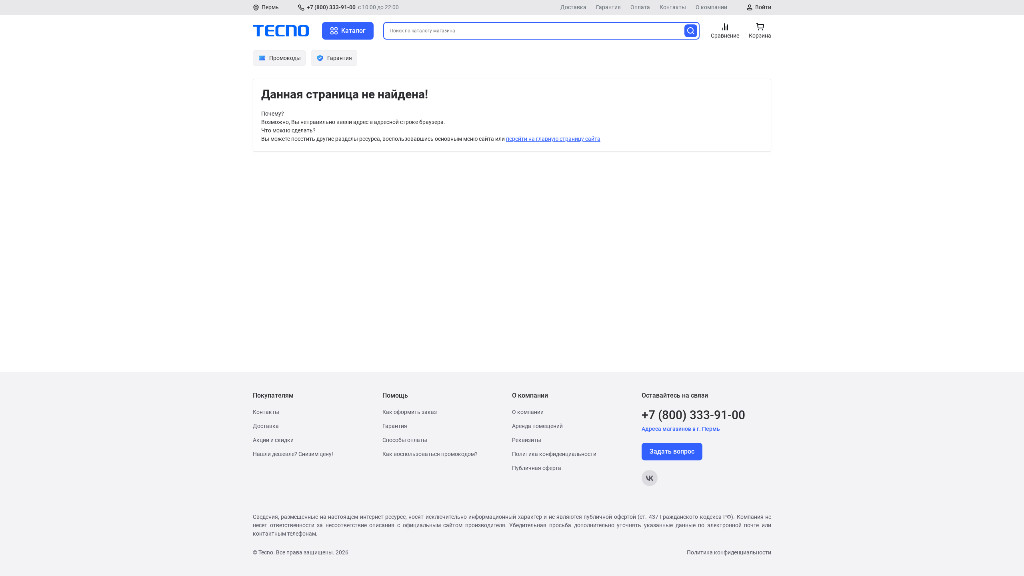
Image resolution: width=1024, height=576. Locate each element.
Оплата (640, 7)
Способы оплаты (404, 440)
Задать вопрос (672, 451)
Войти (763, 7)
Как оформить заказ (409, 412)
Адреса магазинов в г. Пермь (681, 429)
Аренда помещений (537, 426)
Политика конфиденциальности (554, 454)
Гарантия (608, 7)
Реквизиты (526, 440)
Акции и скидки (273, 440)
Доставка (573, 7)
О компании (711, 7)
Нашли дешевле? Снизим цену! (293, 454)
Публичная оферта (536, 468)
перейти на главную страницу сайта (553, 139)
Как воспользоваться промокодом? (430, 454)
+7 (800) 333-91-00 (331, 7)
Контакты (673, 7)
